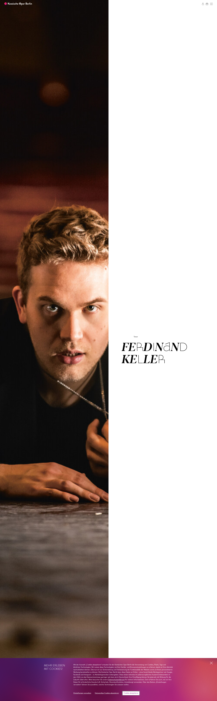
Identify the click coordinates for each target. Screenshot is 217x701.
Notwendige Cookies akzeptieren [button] (107, 693)
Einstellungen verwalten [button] (82, 693)
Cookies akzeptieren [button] (131, 693)
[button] (211, 4)
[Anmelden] (203, 4)
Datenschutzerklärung (116, 680)
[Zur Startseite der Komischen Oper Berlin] (18, 3)
